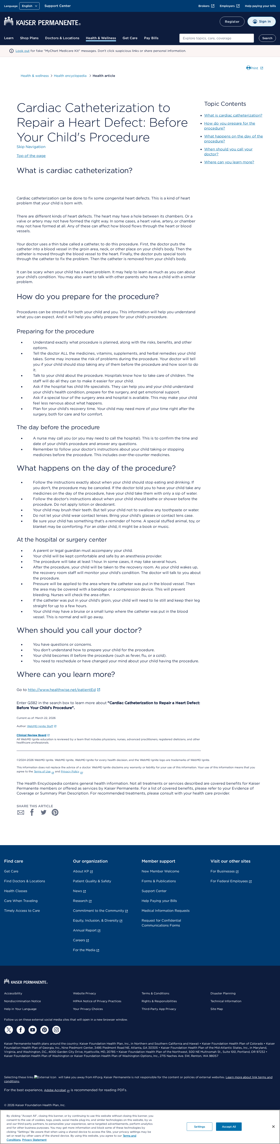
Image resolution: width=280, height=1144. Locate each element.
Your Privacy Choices (88, 1009)
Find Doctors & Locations (24, 881)
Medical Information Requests (166, 911)
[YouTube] (32, 1030)
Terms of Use (42, 771)
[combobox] (216, 38)
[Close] (273, 1126)
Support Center (57, 6)
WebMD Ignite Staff (40, 726)
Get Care (130, 38)
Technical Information (226, 1001)
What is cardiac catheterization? (233, 115)
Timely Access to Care (22, 911)
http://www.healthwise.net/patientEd (62, 690)
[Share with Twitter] (44, 812)
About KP (81, 871)
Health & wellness (35, 76)
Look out (23, 51)
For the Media (84, 950)
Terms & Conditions (155, 993)
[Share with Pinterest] (55, 812)
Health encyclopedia (71, 76)
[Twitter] (8, 1030)
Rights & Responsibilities (159, 1001)
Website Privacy (84, 993)
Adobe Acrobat (55, 1090)
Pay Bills (151, 38)
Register (232, 22)
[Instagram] (56, 1030)
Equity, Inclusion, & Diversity (95, 920)
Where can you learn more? (229, 162)
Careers (79, 940)
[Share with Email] (21, 812)
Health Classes (15, 891)
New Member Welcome (160, 871)
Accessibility (13, 993)
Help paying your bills (260, 6)
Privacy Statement (34, 1139)
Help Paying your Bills (159, 901)
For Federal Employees (229, 881)
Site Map (217, 1009)
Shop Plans (29, 38)
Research (80, 901)
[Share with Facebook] (32, 812)
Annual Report (85, 930)
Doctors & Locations (62, 38)
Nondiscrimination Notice (22, 1001)
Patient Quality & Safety (92, 881)
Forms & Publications (159, 881)
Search (267, 38)
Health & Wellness (101, 38)
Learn (9, 38)
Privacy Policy (70, 771)
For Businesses (223, 871)
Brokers (203, 6)
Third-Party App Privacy (159, 1009)
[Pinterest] (44, 1030)
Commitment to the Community (98, 911)
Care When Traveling (21, 901)
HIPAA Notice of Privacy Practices (97, 1001)
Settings (199, 1126)
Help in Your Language (20, 1009)
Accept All (229, 1126)
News (77, 891)
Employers (227, 6)
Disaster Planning (223, 993)
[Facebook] (20, 1030)
